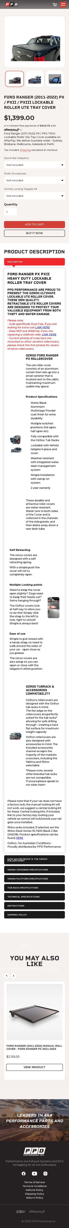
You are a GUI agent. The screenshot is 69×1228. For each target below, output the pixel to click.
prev (6, 975)
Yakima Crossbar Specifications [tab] (27, 869)
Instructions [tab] (15, 905)
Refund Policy (34, 1189)
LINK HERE (42, 327)
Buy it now (34, 233)
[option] (14, 79)
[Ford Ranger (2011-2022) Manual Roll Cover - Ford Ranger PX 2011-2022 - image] (34, 1012)
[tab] (34, 897)
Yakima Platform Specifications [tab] (27, 878)
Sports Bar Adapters (16, 158)
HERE (19, 838)
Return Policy (34, 1197)
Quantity (10, 204)
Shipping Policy (34, 1193)
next (13, 975)
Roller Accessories (15, 173)
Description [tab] (14, 261)
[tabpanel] (34, 560)
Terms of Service (34, 1182)
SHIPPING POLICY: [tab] (17, 914)
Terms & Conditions (34, 1186)
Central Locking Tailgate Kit (20, 188)
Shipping (25, 150)
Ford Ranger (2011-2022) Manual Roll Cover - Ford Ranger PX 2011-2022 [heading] (34, 1047)
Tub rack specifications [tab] (22, 887)
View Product (34, 1067)
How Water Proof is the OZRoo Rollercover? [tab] (27, 860)
